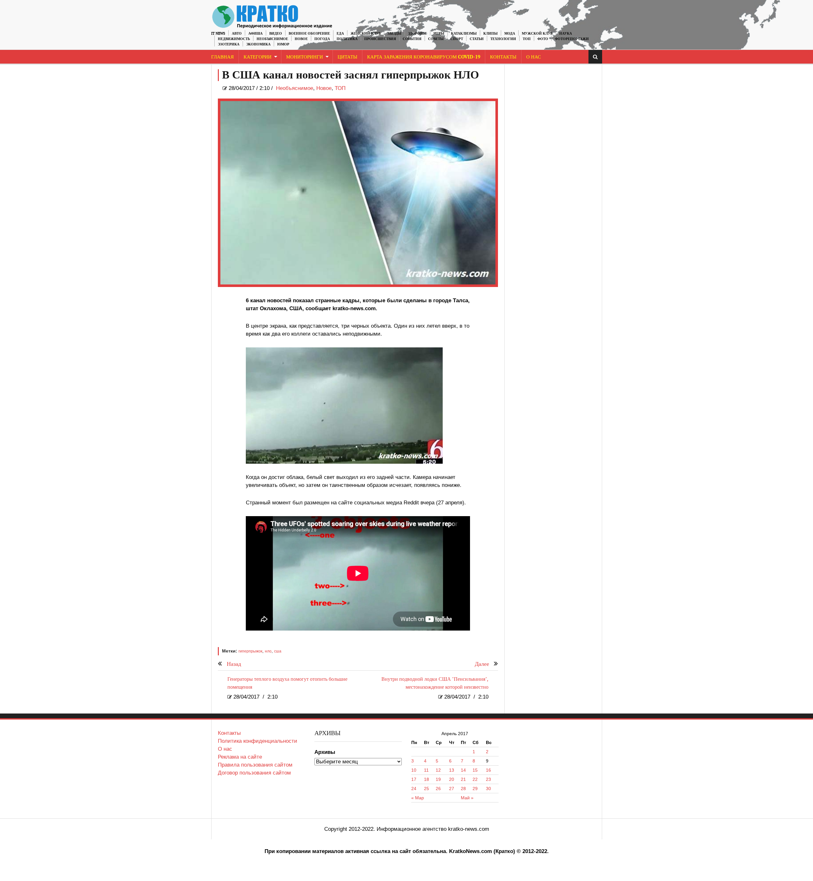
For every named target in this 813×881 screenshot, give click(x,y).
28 (463, 788)
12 (438, 770)
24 (413, 788)
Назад (234, 664)
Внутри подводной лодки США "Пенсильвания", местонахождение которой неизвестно (434, 683)
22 (475, 779)
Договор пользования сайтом (254, 773)
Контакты (503, 57)
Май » (467, 797)
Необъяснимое (272, 39)
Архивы (324, 752)
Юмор (283, 44)
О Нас (533, 57)
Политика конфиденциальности (257, 741)
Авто (237, 33)
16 (488, 770)
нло (268, 651)
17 (413, 779)
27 (451, 788)
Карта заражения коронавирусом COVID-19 (423, 57)
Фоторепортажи (572, 39)
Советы (436, 39)
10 (413, 770)
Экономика (258, 44)
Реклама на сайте (240, 757)
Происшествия (380, 39)
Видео (275, 33)
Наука (565, 33)
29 (475, 788)
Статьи (477, 39)
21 (463, 779)
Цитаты (347, 57)
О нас (225, 749)
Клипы (490, 33)
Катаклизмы (464, 33)
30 (488, 788)
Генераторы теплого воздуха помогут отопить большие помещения (287, 683)
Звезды (394, 33)
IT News (218, 33)
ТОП (527, 39)
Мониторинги (304, 57)
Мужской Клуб (537, 33)
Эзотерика (228, 44)
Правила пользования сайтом (255, 765)
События (412, 39)
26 (438, 788)
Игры (438, 33)
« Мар (417, 797)
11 (426, 770)
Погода (322, 39)
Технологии (503, 39)
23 (488, 779)
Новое (301, 39)
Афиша (255, 33)
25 (426, 788)
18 (426, 779)
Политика (347, 39)
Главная (222, 57)
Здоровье (417, 33)
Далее (482, 664)
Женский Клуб (366, 33)
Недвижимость (234, 39)
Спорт (456, 39)
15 (475, 770)
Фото (542, 39)
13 (451, 770)
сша (277, 651)
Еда (340, 33)
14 (463, 770)
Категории (258, 57)
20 (451, 779)
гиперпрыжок (250, 651)
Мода (509, 33)
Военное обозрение (309, 33)
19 (438, 779)
